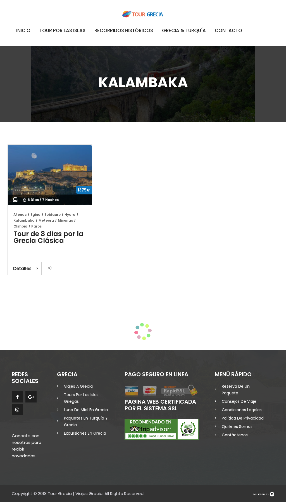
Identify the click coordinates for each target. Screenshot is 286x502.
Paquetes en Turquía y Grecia (86, 421)
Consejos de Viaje (239, 401)
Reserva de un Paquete (236, 389)
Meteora (46, 220)
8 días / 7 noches (43, 199)
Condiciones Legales (242, 410)
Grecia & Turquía (184, 30)
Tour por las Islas (62, 30)
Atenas (20, 214)
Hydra (70, 214)
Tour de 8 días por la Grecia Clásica (48, 237)
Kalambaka (24, 220)
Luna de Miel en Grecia (86, 410)
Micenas (65, 220)
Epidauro (52, 214)
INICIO (23, 30)
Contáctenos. (235, 435)
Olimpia (20, 226)
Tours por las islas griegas (81, 398)
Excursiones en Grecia (85, 433)
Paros (36, 226)
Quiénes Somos (237, 426)
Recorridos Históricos (123, 30)
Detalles (22, 268)
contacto (228, 30)
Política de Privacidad (243, 418)
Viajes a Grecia (78, 386)
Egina (35, 214)
